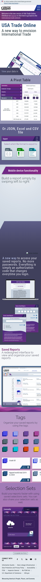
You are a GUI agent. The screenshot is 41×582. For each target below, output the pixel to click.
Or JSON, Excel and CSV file (20, 130)
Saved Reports (11, 349)
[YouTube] (31, 559)
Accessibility (31, 568)
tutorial (13, 16)
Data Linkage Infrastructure (26, 565)
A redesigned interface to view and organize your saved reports (20, 355)
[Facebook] (17, 559)
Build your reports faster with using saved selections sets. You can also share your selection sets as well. (20, 498)
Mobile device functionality (23, 170)
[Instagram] (35, 559)
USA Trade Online (19, 25)
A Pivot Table (21, 80)
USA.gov (26, 573)
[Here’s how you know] (20, 2)
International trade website (11, 18)
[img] (6, 8)
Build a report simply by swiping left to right (19, 180)
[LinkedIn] (26, 559)
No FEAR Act (26, 570)
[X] (22, 559)
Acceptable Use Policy (20, 553)
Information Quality (8, 565)
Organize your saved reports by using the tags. (20, 424)
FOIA (3, 570)
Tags (20, 417)
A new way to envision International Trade (19, 32)
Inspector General (13, 570)
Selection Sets (20, 488)
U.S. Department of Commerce (11, 573)
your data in (10, 71)
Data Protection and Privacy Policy (13, 568)
